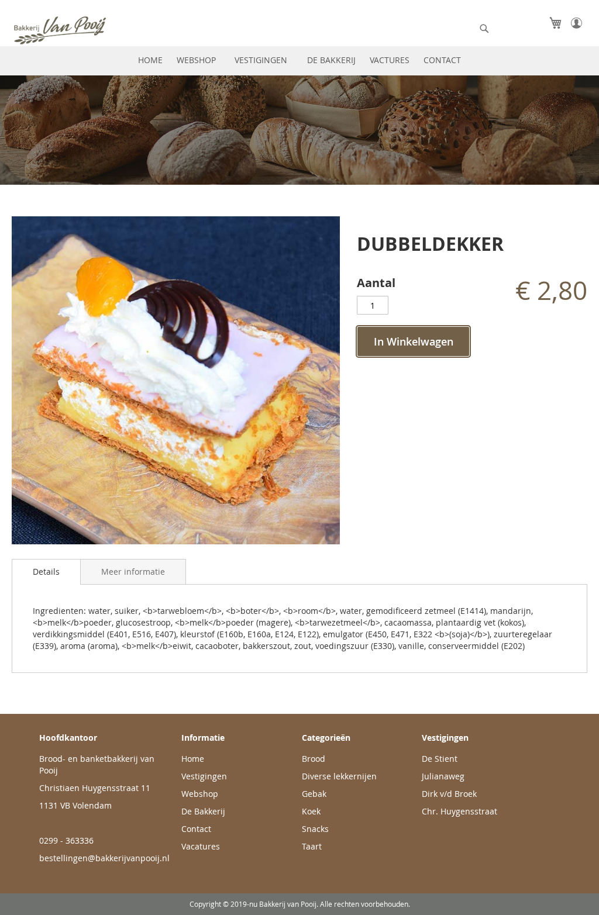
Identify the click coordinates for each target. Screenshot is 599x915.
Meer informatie (133, 571)
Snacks (315, 828)
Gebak (314, 793)
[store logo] (85, 30)
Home (192, 758)
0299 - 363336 (66, 840)
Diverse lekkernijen (339, 776)
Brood (313, 758)
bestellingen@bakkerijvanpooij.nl (104, 858)
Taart (312, 846)
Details (46, 571)
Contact (196, 828)
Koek (311, 811)
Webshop (199, 793)
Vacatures (200, 846)
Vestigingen (204, 776)
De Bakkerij (203, 811)
